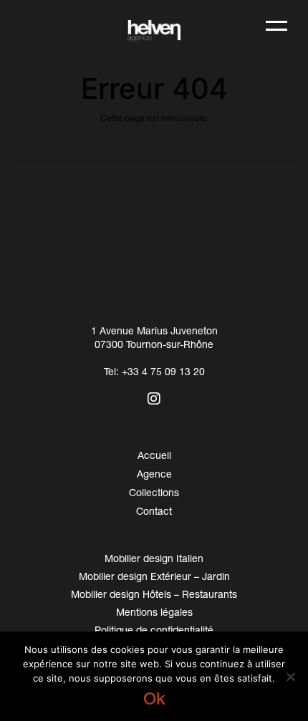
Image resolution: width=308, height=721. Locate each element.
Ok (154, 698)
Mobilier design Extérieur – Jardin (154, 576)
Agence (154, 474)
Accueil (154, 455)
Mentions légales (154, 612)
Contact (154, 511)
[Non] (290, 676)
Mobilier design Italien (154, 558)
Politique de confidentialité (154, 630)
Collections (154, 492)
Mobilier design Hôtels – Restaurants (154, 594)
